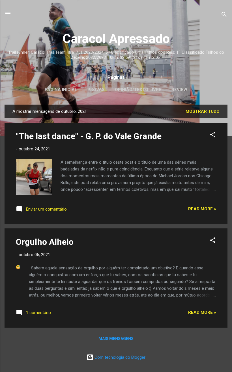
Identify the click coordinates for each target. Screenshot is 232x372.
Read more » (202, 208)
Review (179, 89)
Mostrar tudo (203, 111)
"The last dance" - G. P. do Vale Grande (89, 136)
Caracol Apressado (116, 38)
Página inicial (61, 89)
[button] (212, 135)
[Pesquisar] (224, 15)
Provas (96, 89)
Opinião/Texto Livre (138, 89)
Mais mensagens (116, 338)
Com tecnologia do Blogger (119, 357)
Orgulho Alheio (45, 242)
